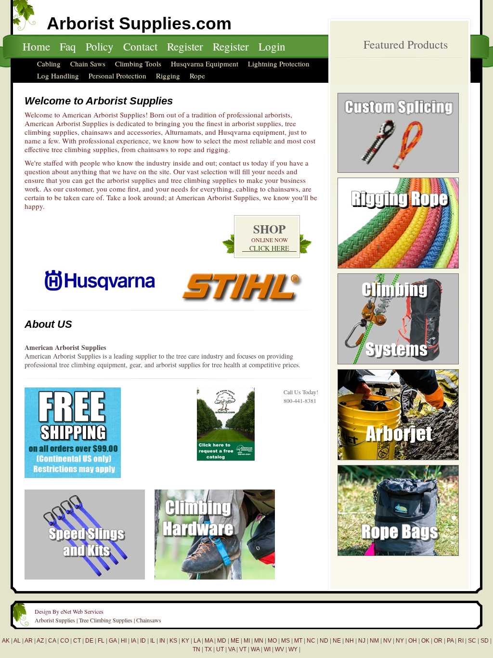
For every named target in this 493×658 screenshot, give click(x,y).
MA (209, 640)
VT (242, 649)
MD (221, 640)
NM (374, 640)
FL (101, 640)
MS (285, 640)
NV (387, 640)
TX (208, 649)
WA (255, 649)
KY (185, 640)
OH (412, 640)
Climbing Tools (138, 63)
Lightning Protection (279, 63)
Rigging (168, 75)
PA (450, 640)
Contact (140, 46)
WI (267, 649)
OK (425, 640)
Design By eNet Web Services (69, 611)
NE (337, 640)
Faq (68, 46)
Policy (100, 46)
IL (152, 640)
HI (124, 640)
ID (143, 640)
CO (64, 640)
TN (196, 649)
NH (349, 640)
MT (298, 640)
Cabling (49, 63)
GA (113, 640)
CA (52, 640)
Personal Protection (117, 75)
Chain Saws (87, 63)
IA (133, 640)
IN (162, 640)
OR (438, 640)
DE (89, 640)
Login (272, 46)
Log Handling (58, 75)
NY (400, 640)
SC (472, 640)
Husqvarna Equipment (204, 63)
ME (235, 640)
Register (185, 46)
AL (17, 640)
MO (272, 640)
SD (484, 640)
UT (220, 649)
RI (461, 640)
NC (311, 640)
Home (36, 46)
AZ (40, 640)
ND (324, 640)
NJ (361, 640)
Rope (197, 75)
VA (231, 649)
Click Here (269, 248)
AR (29, 640)
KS (173, 640)
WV (279, 649)
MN (258, 640)
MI (247, 640)
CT (77, 640)
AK (6, 640)
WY (293, 649)
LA (197, 640)
